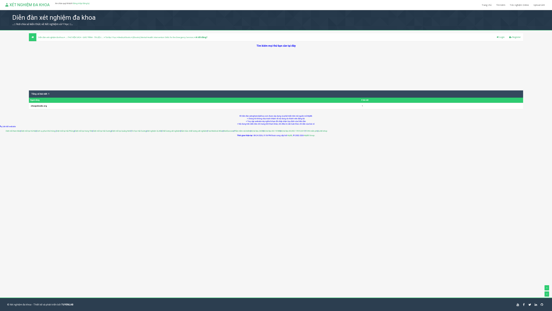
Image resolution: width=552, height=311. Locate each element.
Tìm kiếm (500, 5)
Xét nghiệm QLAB (154, 131)
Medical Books (124, 37)
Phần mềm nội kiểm (242, 131)
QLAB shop (322, 131)
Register (516, 37)
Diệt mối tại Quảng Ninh (121, 131)
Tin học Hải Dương (138, 131)
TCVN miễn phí (311, 131)
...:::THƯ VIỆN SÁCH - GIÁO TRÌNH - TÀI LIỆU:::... (84, 37)
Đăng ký (86, 3)
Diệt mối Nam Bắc (13, 131)
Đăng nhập (77, 3)
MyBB (290, 135)
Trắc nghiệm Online (520, 5)
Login (502, 37)
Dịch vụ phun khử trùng (46, 131)
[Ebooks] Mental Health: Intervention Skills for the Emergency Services (163, 37)
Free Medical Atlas (215, 131)
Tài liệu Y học (110, 37)
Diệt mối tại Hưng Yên (83, 131)
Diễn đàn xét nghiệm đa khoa (51, 37)
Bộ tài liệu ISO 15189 (271, 131)
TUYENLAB (67, 304)
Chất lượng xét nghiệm (171, 131)
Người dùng (34, 100)
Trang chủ (487, 5)
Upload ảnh (539, 5)
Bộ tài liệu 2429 (257, 131)
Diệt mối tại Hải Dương (102, 131)
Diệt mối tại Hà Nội (28, 131)
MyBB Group (309, 135)
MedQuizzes (228, 131)
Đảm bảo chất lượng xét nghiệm (194, 131)
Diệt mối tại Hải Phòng (65, 131)
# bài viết (364, 100)
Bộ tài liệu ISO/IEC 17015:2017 (292, 131)
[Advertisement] (276, 68)
